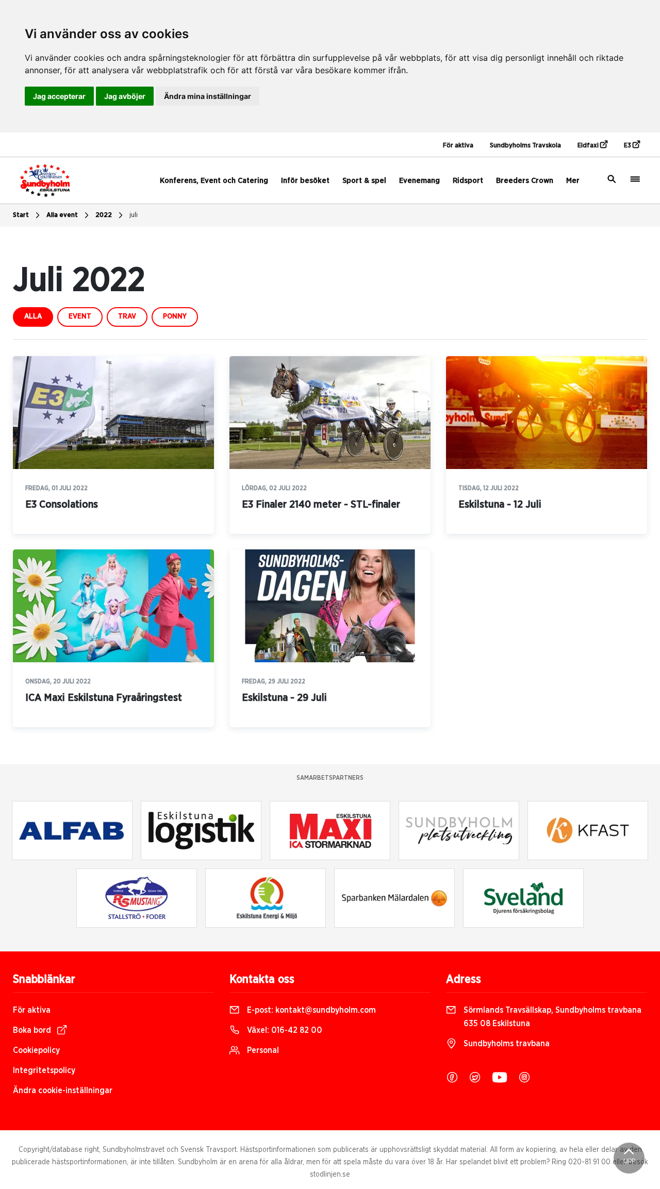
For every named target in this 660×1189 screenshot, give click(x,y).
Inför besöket (305, 181)
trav (127, 316)
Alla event (62, 215)
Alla (33, 316)
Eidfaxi (589, 145)
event (80, 316)
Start (21, 215)
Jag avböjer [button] (124, 96)
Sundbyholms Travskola (525, 145)
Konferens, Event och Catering (214, 181)
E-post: (310, 1010)
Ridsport (468, 181)
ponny (175, 316)
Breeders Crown (524, 181)
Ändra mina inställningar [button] (207, 96)
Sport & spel (364, 181)
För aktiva (458, 145)
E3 (628, 145)
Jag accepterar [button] (59, 96)
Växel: (283, 1030)
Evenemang (419, 181)
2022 (103, 215)
